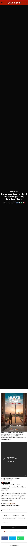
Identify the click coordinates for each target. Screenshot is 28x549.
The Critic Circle (10, 503)
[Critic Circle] (14, 3)
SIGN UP (14, 527)
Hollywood (12, 191)
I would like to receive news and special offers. (14, 531)
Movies (16, 191)
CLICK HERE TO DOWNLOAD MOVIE (11, 484)
